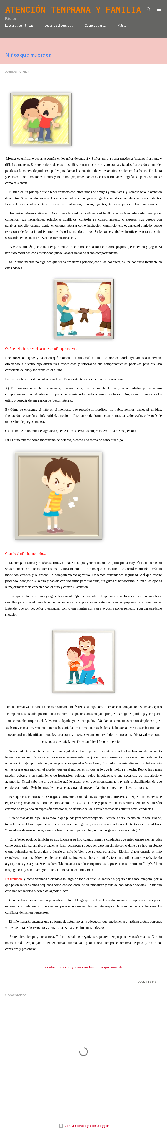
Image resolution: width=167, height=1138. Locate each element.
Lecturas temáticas (19, 25)
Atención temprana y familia (73, 9)
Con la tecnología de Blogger (86, 1126)
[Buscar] (148, 7)
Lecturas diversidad (59, 25)
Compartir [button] (147, 982)
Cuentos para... (95, 25)
